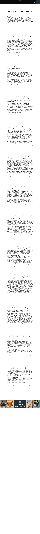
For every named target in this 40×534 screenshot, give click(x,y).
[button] (34, 2)
